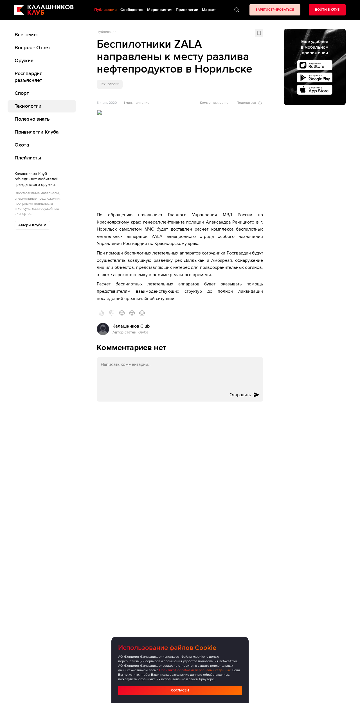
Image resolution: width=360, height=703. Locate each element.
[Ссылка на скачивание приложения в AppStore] (314, 90)
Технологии (28, 106)
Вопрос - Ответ (32, 47)
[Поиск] (236, 9)
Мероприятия (159, 9)
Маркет (209, 9)
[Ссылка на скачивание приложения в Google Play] (314, 78)
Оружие (24, 60)
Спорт (22, 93)
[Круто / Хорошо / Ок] (101, 313)
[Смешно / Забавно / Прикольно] (122, 313)
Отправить (240, 395)
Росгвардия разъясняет (28, 76)
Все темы (26, 34)
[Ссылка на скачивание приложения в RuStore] (314, 65)
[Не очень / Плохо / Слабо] (111, 313)
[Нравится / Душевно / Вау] (132, 313)
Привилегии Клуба (37, 132)
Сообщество (131, 9)
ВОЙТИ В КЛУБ (327, 10)
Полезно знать (32, 119)
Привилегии (187, 9)
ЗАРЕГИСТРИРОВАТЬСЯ (275, 10)
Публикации (106, 32)
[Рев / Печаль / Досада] (142, 313)
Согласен (180, 690)
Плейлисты (28, 157)
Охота (22, 144)
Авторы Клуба (30, 225)
